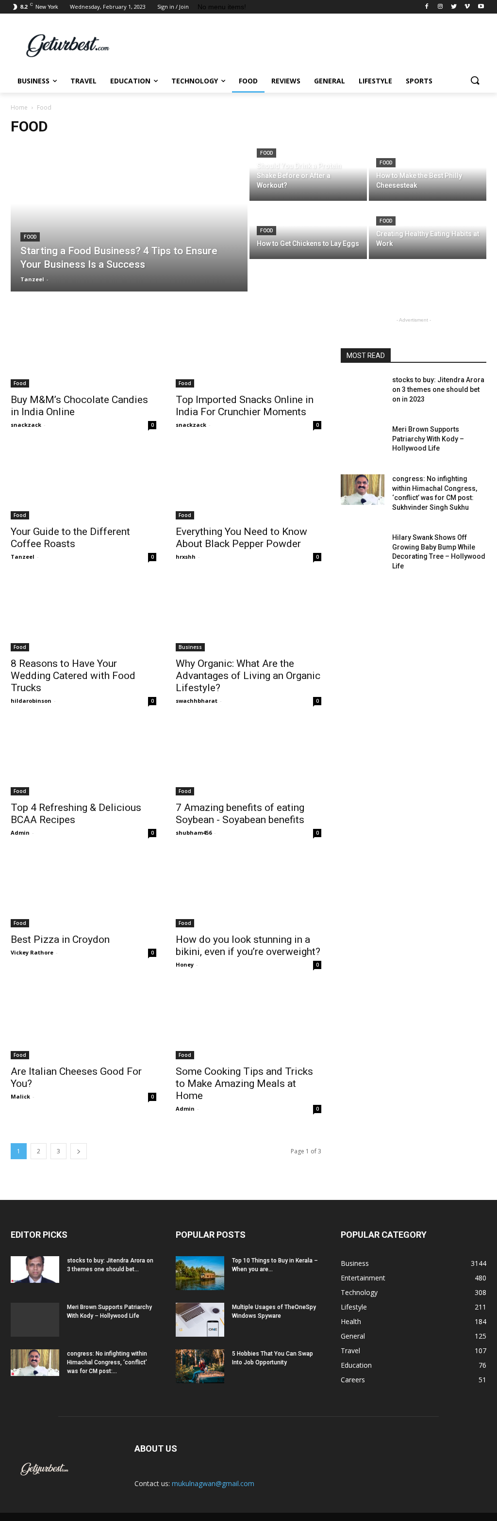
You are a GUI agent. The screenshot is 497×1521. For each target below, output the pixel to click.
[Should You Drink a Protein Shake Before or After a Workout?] (308, 173)
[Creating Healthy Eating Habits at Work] (427, 231)
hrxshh (186, 556)
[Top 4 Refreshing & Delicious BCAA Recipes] (83, 759)
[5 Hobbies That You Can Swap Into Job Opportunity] (200, 1366)
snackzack (26, 424)
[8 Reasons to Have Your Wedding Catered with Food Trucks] (83, 615)
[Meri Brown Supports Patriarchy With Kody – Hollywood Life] (362, 440)
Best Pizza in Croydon (60, 939)
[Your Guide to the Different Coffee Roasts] (83, 483)
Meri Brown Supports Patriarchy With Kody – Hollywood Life (428, 438)
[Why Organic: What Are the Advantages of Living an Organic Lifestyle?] (248, 615)
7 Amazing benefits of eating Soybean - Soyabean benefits (240, 813)
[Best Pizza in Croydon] (83, 891)
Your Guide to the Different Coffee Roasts (70, 538)
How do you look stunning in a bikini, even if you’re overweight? (248, 945)
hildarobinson (31, 700)
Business (190, 647)
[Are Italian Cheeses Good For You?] (83, 1023)
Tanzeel (22, 556)
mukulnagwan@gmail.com (213, 1483)
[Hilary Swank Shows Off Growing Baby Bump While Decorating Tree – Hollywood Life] (362, 548)
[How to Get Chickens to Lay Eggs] (308, 231)
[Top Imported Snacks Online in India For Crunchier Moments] (248, 351)
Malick (20, 1096)
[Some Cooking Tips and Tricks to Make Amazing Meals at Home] (248, 1023)
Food (30, 237)
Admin (20, 832)
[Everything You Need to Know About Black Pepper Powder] (248, 483)
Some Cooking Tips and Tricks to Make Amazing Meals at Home (244, 1083)
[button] (474, 81)
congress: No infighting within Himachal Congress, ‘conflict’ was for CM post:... (107, 1362)
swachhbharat (196, 700)
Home (19, 107)
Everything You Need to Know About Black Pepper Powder (241, 538)
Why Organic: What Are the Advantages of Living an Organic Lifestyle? (248, 676)
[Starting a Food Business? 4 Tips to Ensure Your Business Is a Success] (129, 218)
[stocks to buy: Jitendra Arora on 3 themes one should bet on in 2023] (362, 390)
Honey (185, 964)
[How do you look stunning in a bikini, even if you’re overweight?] (248, 891)
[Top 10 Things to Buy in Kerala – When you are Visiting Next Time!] (200, 1273)
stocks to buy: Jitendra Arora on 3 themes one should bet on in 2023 (438, 389)
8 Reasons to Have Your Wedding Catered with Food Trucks (73, 676)
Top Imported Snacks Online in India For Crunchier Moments (245, 406)
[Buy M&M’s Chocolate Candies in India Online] (83, 351)
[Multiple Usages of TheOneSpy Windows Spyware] (200, 1320)
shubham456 (194, 832)
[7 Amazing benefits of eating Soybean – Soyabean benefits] (248, 759)
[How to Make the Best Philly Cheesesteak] (427, 173)
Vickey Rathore (32, 952)
